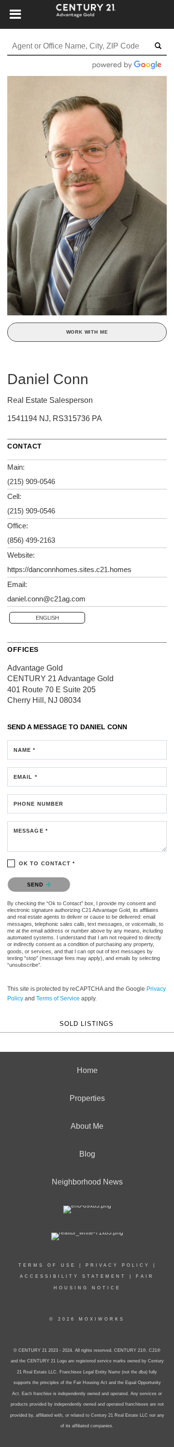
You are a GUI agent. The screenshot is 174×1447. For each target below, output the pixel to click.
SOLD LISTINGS (86, 1024)
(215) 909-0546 (31, 481)
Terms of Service (58, 998)
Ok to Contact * (47, 863)
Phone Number (38, 804)
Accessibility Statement (73, 1276)
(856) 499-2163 (31, 540)
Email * (25, 777)
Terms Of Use (47, 1265)
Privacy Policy (118, 1265)
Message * (31, 831)
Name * (25, 750)
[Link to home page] (87, 14)
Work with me (87, 332)
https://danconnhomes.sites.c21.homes (69, 569)
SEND (36, 884)
